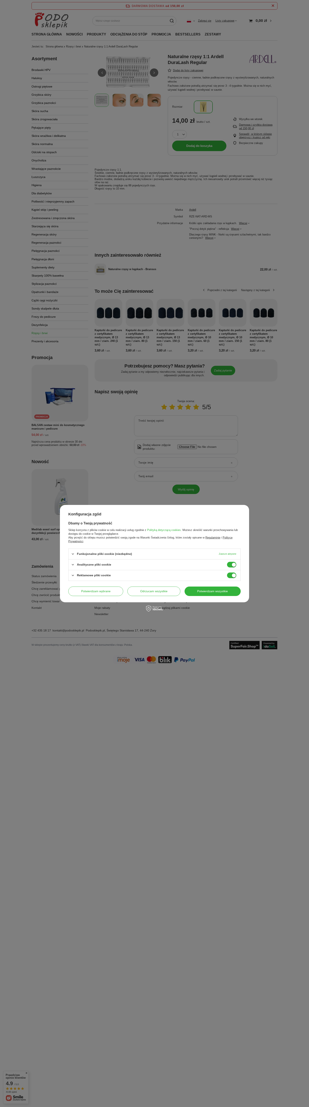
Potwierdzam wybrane (96, 591)
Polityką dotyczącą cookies (164, 529)
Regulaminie (212, 537)
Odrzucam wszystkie (154, 591)
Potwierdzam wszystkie (212, 591)
